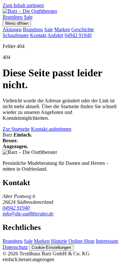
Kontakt (38, 35)
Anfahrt (55, 35)
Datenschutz (15, 247)
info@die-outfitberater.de (28, 213)
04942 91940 (78, 35)
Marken (62, 29)
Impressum (107, 241)
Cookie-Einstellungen (51, 247)
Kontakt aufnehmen (51, 129)
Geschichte (82, 29)
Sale (28, 17)
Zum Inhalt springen (23, 5)
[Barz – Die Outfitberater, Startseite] (30, 11)
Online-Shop (81, 241)
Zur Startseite (16, 129)
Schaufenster (16, 35)
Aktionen (12, 29)
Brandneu (13, 17)
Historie (59, 241)
